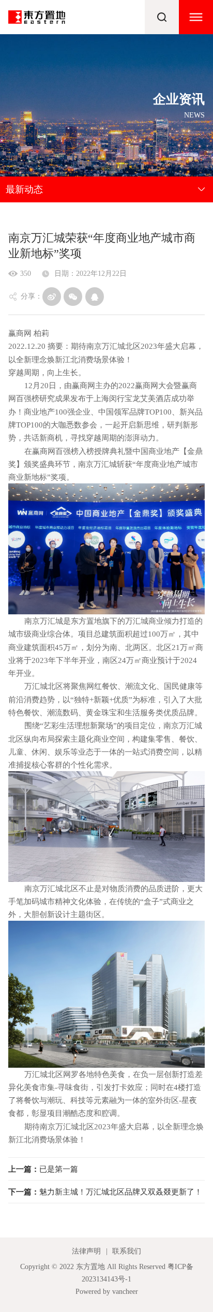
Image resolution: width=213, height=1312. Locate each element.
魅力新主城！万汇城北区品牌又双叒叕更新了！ (105, 1191)
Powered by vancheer (106, 1291)
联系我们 (126, 1251)
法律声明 (86, 1251)
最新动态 (24, 189)
